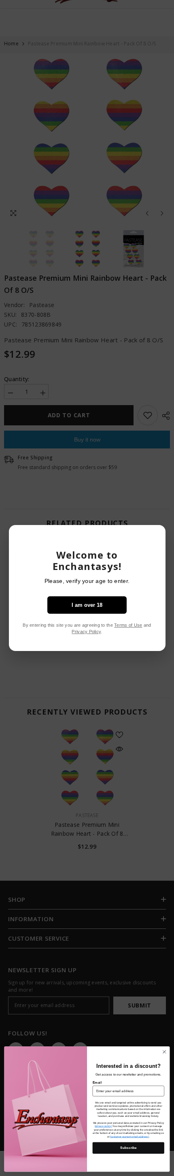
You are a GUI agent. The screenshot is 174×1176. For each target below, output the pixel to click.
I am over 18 (87, 605)
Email (97, 1082)
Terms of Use (128, 625)
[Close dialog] (164, 1051)
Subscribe (128, 1148)
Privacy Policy (86, 631)
